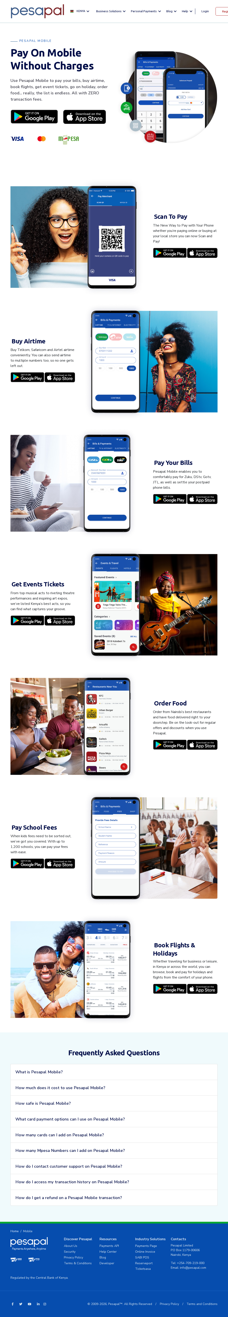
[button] (81, 11)
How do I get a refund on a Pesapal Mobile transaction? (68, 1197)
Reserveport (144, 1263)
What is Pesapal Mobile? (39, 1072)
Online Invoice (145, 1252)
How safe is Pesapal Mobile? (43, 1103)
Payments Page (146, 1246)
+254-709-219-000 (190, 1263)
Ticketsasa (143, 1269)
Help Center (108, 1252)
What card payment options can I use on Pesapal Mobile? (70, 1119)
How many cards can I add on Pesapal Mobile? (59, 1135)
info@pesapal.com (193, 1268)
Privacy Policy (73, 1257)
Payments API (109, 1246)
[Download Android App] (34, 116)
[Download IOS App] (84, 116)
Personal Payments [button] (144, 11)
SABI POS (142, 1257)
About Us (70, 1246)
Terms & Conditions (78, 1263)
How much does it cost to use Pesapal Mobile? (60, 1087)
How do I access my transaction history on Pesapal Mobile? (72, 1182)
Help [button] (185, 11)
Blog (103, 1257)
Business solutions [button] (109, 11)
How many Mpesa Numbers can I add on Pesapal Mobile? (70, 1150)
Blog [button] (169, 11)
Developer (107, 1263)
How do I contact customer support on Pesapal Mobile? (68, 1166)
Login (205, 11)
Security (69, 1252)
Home (14, 1231)
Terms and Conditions (202, 1304)
